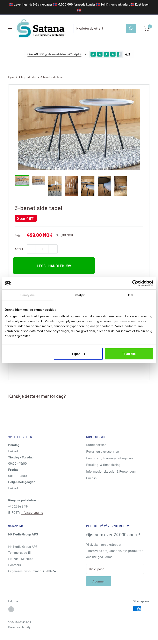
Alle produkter (27, 77)
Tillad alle (129, 353)
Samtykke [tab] (27, 295)
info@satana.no (32, 512)
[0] (146, 28)
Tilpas (76, 353)
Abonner (98, 581)
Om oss (91, 478)
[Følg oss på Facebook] (11, 609)
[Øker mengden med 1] (53, 249)
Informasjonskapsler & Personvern (111, 471)
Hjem (11, 77)
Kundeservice (96, 445)
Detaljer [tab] (79, 295)
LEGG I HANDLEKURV (54, 265)
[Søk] (131, 28)
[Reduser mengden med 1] (31, 249)
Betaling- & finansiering (103, 464)
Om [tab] (130, 295)
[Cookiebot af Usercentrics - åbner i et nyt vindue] (135, 283)
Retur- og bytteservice (102, 451)
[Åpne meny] (10, 28)
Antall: (19, 249)
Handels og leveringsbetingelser (109, 458)
